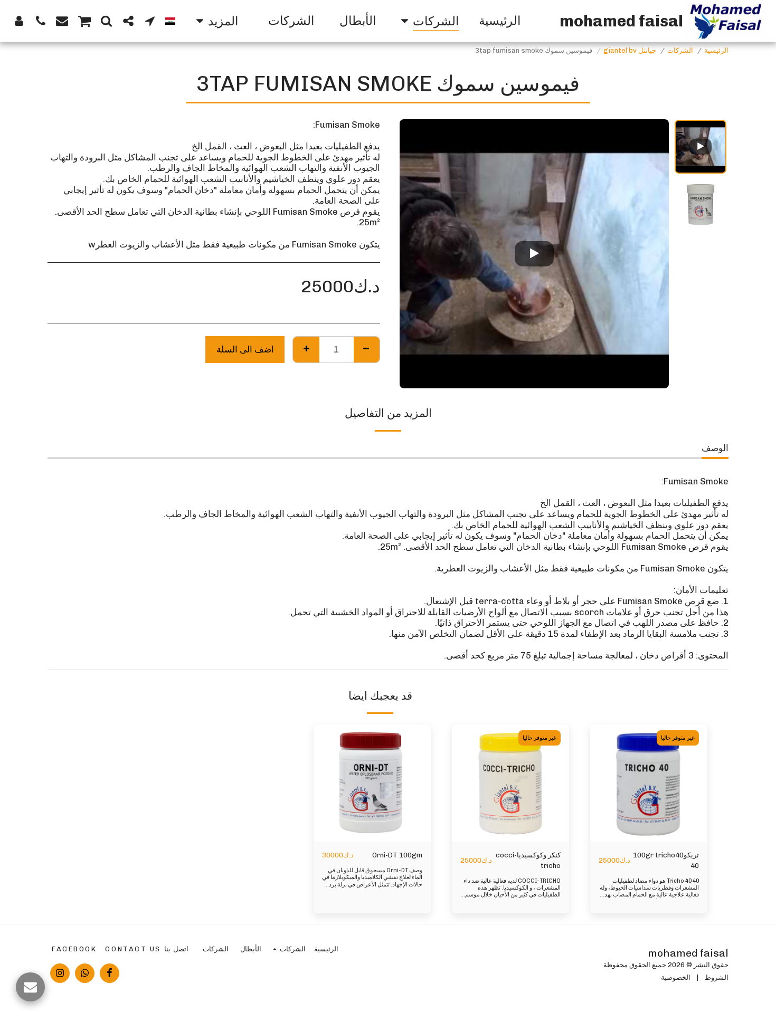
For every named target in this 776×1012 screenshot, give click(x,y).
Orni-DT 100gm (397, 855)
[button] (149, 20)
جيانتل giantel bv (629, 50)
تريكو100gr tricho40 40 (666, 860)
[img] (648, 783)
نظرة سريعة (649, 821)
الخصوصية (675, 977)
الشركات (680, 50)
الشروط (716, 977)
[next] (416, 253)
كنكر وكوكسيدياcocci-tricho (528, 860)
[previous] (652, 253)
